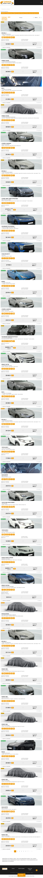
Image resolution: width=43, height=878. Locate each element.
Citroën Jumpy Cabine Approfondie (32, 13)
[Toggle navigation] (41, 2)
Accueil (13, 868)
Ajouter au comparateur (6, 47)
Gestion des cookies (30, 869)
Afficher (36, 17)
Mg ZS (15, 13)
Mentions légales (21, 868)
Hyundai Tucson (9, 13)
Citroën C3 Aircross (21, 13)
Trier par (20, 17)
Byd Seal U (3, 13)
